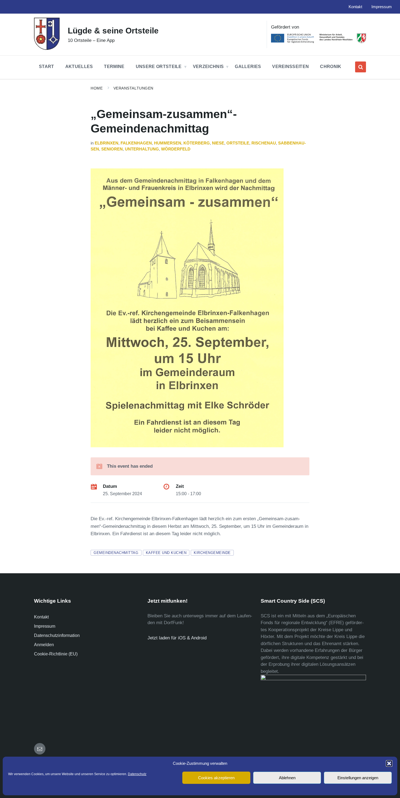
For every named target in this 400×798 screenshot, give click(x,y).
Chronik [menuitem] (330, 66)
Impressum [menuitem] (381, 7)
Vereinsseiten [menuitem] (290, 66)
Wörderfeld (175, 149)
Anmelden (44, 644)
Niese (218, 143)
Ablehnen (287, 777)
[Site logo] (47, 48)
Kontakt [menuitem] (355, 7)
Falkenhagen (136, 143)
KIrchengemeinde (212, 553)
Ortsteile (237, 143)
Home (97, 88)
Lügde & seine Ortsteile (113, 30)
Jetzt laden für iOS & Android (177, 637)
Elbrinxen (106, 143)
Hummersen (167, 143)
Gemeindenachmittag (116, 553)
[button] (389, 763)
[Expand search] (360, 66)
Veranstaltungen (133, 88)
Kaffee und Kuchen (166, 553)
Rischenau (263, 143)
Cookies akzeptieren (216, 777)
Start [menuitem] (46, 66)
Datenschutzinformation (57, 635)
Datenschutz (137, 774)
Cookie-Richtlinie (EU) (56, 654)
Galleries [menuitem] (248, 66)
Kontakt (41, 617)
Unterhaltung (142, 149)
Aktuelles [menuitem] (79, 66)
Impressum (44, 626)
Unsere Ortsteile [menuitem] (159, 66)
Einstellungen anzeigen (357, 777)
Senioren (112, 149)
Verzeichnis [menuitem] (208, 66)
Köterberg (196, 143)
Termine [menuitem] (114, 66)
